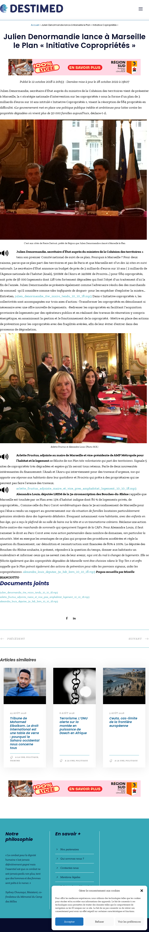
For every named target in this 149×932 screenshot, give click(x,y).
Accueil (35, 25)
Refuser (99, 921)
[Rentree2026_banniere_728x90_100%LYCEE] (74, 790)
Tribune (15, 762)
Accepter (69, 921)
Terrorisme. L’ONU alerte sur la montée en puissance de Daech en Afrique (74, 727)
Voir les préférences (129, 921)
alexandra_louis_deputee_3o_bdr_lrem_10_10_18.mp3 (59, 574)
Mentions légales (70, 877)
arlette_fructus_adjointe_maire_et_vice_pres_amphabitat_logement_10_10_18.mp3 (76, 490)
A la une (20, 759)
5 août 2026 (116, 715)
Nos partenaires (69, 849)
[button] (142, 890)
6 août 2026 (67, 715)
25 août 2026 (18, 715)
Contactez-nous (69, 868)
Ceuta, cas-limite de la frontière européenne (123, 724)
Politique (32, 759)
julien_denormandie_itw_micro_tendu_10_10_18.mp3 (53, 298)
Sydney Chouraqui (15, 892)
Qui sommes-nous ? (72, 858)
